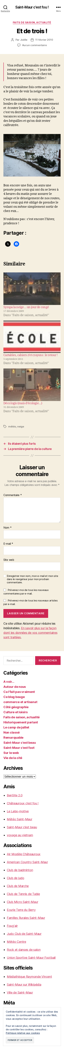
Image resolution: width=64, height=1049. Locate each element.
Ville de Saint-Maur (20, 992)
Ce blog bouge (14, 697)
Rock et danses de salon (24, 949)
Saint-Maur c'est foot (18, 747)
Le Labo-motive (18, 811)
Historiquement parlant (20, 722)
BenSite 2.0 (15, 795)
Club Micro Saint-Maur (22, 902)
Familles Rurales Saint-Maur (26, 918)
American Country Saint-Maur (27, 862)
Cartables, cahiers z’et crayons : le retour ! (30, 355)
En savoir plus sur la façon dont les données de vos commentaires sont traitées (30, 632)
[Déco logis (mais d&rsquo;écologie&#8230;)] (32, 384)
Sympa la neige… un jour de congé (26, 307)
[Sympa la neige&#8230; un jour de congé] (32, 288)
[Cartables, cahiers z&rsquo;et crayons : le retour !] (32, 337)
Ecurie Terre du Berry (21, 910)
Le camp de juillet (16, 727)
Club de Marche (18, 886)
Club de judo (15, 878)
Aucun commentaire (34, 45)
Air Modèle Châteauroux (23, 854)
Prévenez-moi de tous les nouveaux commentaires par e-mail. (26, 591)
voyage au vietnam (20, 835)
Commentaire (12, 495)
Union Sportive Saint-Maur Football (31, 957)
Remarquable (13, 737)
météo (12, 426)
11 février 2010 (44, 39)
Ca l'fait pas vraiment (19, 692)
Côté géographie (16, 707)
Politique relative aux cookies (23, 1033)
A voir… (8, 681)
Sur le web (11, 753)
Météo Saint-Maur (19, 819)
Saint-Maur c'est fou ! (32, 7)
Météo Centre (16, 941)
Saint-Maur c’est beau (22, 827)
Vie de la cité (12, 758)
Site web (8, 559)
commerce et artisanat (20, 702)
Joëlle (23, 39)
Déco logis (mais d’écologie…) (22, 403)
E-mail (8, 543)
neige (20, 426)
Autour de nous (14, 686)
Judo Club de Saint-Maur (24, 933)
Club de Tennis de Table (23, 894)
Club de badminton (20, 870)
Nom (7, 527)
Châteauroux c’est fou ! (23, 803)
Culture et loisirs (15, 712)
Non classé (11, 732)
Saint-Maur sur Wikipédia (24, 984)
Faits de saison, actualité (32, 22)
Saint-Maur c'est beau (19, 742)
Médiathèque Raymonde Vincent (29, 976)
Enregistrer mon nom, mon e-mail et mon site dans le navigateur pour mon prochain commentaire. (32, 579)
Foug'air (12, 926)
